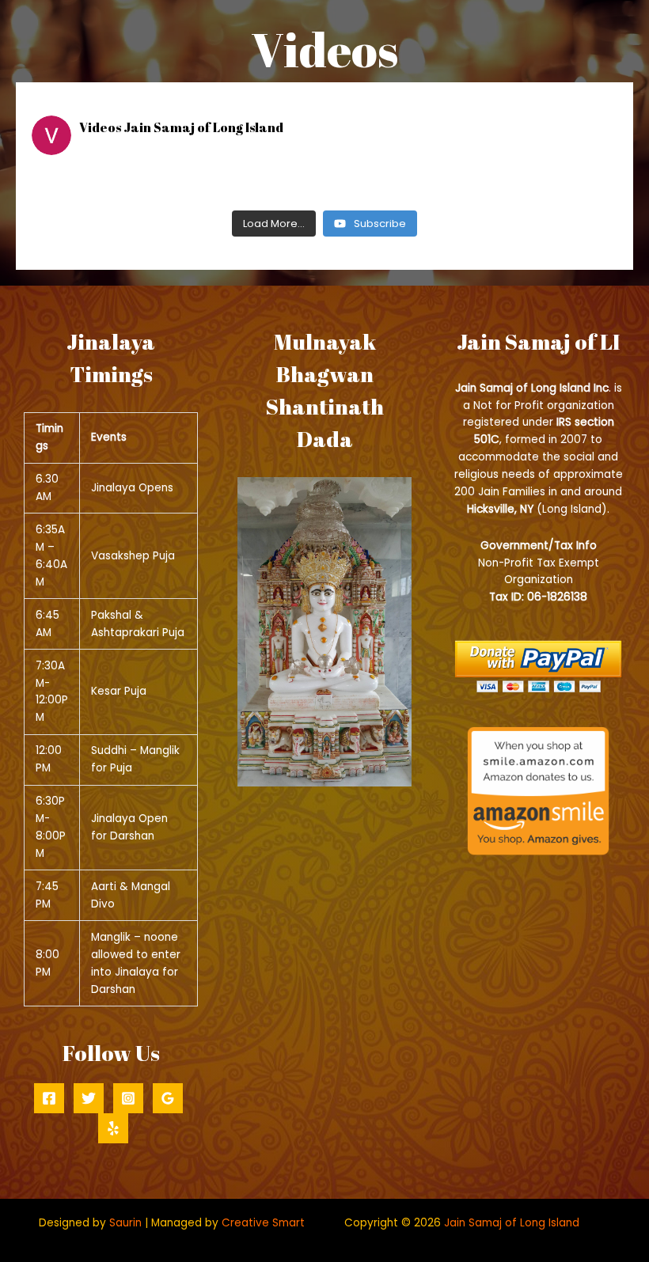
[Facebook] (49, 1098)
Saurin (125, 1222)
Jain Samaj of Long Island (511, 1222)
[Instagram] (128, 1098)
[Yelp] (113, 1128)
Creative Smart (263, 1222)
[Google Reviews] (168, 1098)
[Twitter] (89, 1098)
